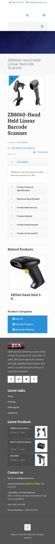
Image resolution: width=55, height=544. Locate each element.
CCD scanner (22, 142)
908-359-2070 (18, 2)
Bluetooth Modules (24, 329)
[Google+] (27, 6)
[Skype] (18, 6)
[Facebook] (23, 6)
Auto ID (19, 318)
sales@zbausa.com (37, 2)
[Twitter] (32, 6)
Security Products (24, 324)
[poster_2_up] (27, 93)
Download (41, 152)
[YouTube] (36, 6)
